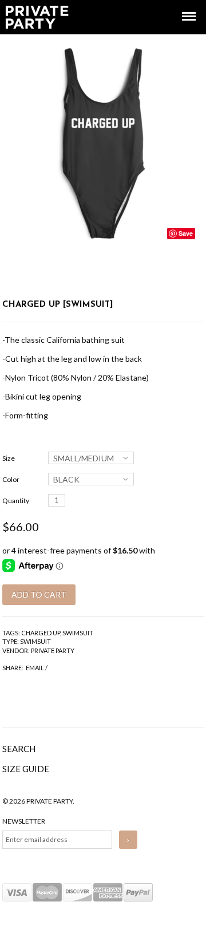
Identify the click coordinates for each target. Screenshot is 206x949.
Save (186, 233)
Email (35, 667)
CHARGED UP (40, 632)
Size (8, 458)
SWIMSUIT (77, 632)
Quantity (15, 500)
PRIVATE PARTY (52, 650)
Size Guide (25, 769)
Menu (181, 6)
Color (10, 479)
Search (18, 749)
